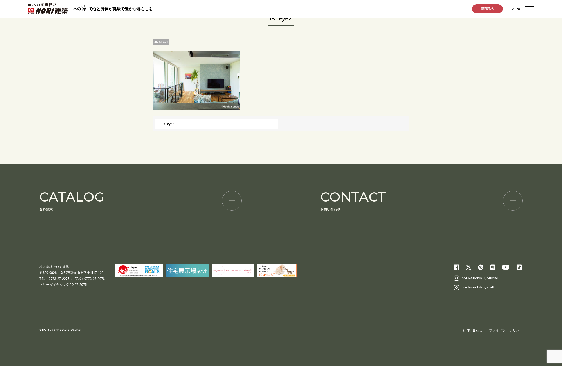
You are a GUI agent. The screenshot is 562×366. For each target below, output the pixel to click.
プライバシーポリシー (506, 330)
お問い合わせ (353, 200)
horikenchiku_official (479, 278)
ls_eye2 (168, 124)
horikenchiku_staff (477, 287)
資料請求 (487, 8)
